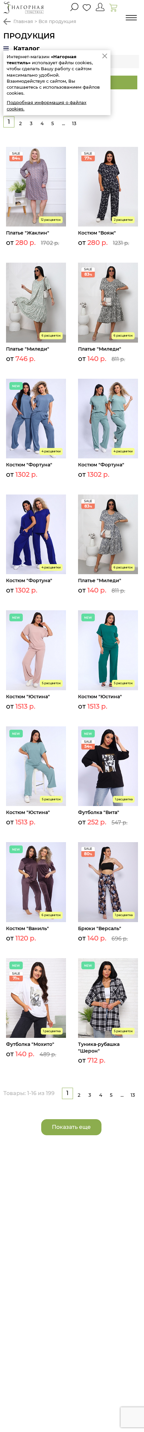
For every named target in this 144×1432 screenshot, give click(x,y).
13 (74, 123)
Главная (23, 21)
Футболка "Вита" (98, 812)
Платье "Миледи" (27, 349)
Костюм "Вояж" (97, 233)
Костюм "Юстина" (28, 697)
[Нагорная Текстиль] (23, 7)
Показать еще (71, 1127)
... (63, 123)
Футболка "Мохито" (30, 1044)
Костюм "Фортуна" (29, 465)
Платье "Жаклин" (27, 233)
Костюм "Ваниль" (27, 928)
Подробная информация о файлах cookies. (46, 105)
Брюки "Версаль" (99, 928)
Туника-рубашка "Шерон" (99, 1047)
